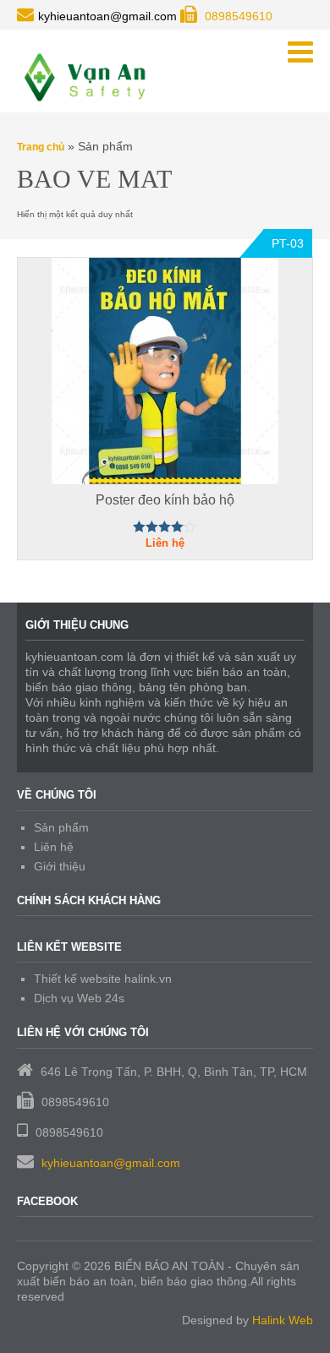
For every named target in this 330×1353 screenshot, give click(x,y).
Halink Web (282, 1320)
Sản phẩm (61, 827)
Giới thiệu (59, 866)
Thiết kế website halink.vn (103, 978)
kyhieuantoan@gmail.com (110, 1163)
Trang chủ (40, 147)
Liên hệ (54, 847)
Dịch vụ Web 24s (79, 998)
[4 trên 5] (165, 526)
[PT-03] (165, 371)
